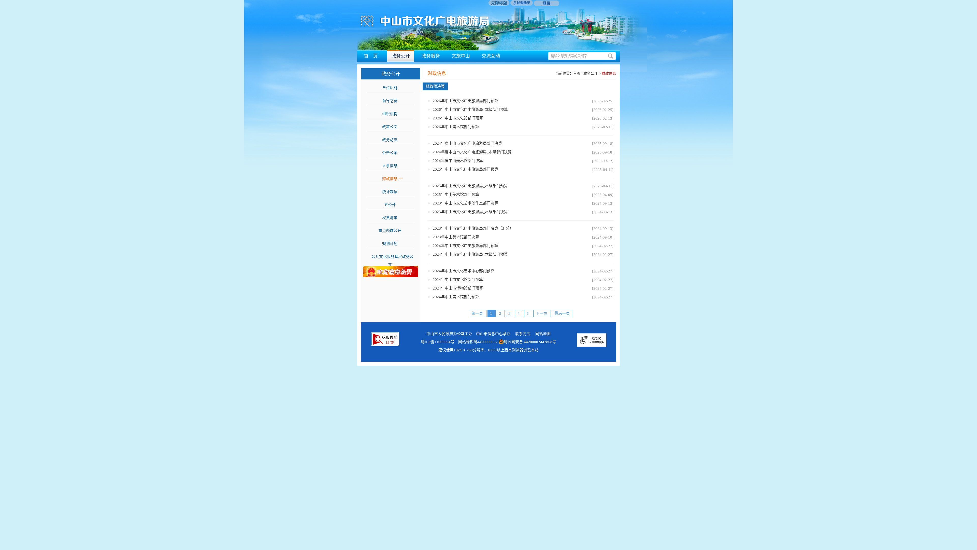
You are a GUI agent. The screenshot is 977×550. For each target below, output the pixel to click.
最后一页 (562, 313)
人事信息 (392, 166)
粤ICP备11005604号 (437, 342)
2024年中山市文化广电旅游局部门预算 (465, 246)
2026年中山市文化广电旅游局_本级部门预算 (470, 109)
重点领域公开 (392, 231)
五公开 (392, 205)
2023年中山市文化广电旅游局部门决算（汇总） (473, 228)
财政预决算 (435, 86)
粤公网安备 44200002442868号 (530, 342)
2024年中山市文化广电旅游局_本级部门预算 (470, 254)
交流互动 (491, 56)
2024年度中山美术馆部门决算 (458, 161)
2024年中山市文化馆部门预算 (458, 280)
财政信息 (392, 179)
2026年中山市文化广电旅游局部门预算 (465, 101)
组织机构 (392, 114)
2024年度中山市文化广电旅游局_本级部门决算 (472, 152)
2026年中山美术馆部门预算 (456, 127)
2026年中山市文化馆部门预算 (458, 118)
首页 (576, 73)
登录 (546, 3)
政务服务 (431, 56)
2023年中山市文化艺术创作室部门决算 (465, 203)
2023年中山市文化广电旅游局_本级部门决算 (470, 212)
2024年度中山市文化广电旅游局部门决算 (467, 143)
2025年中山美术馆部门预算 (456, 195)
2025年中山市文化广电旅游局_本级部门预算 (470, 186)
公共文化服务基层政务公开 (392, 258)
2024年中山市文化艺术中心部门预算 (463, 271)
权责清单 (392, 218)
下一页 (542, 313)
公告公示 (392, 153)
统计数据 (392, 192)
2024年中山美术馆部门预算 (456, 297)
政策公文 (392, 127)
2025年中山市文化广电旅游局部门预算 (465, 169)
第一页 (477, 313)
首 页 (371, 56)
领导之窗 (392, 101)
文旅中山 (461, 56)
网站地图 (543, 334)
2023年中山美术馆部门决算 (456, 237)
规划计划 (392, 244)
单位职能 (392, 88)
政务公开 (401, 56)
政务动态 (392, 140)
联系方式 (522, 334)
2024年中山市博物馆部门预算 (458, 288)
